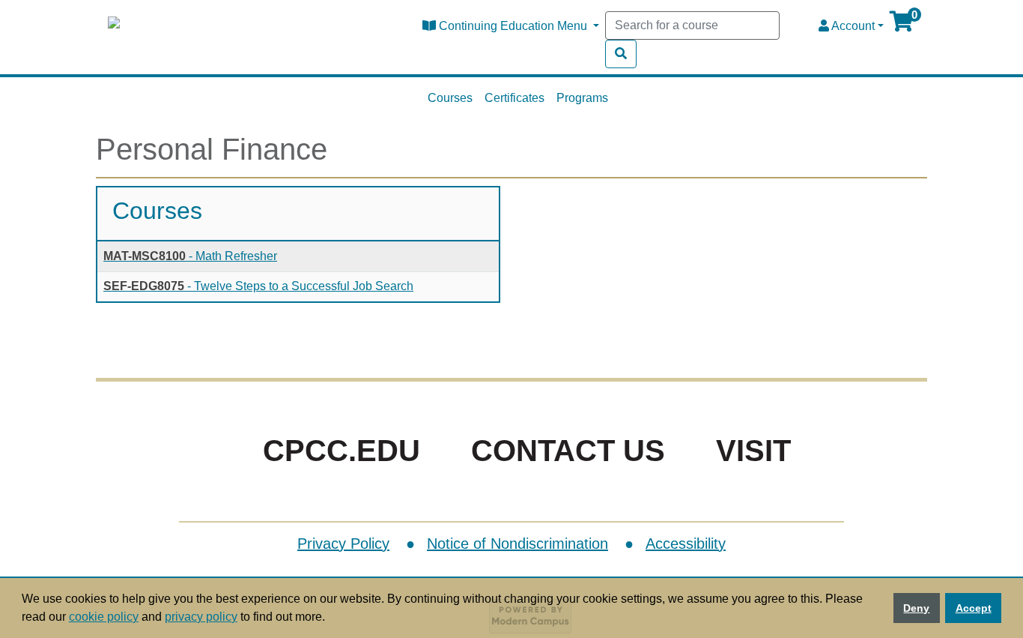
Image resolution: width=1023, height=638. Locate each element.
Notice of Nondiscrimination (517, 543)
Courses (450, 97)
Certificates (514, 97)
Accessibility (686, 543)
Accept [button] (974, 608)
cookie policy (104, 616)
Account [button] (852, 25)
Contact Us (568, 450)
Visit (753, 450)
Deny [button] (916, 608)
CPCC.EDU (341, 450)
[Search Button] (621, 54)
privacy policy (201, 616)
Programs (582, 97)
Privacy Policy (343, 543)
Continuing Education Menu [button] (513, 25)
